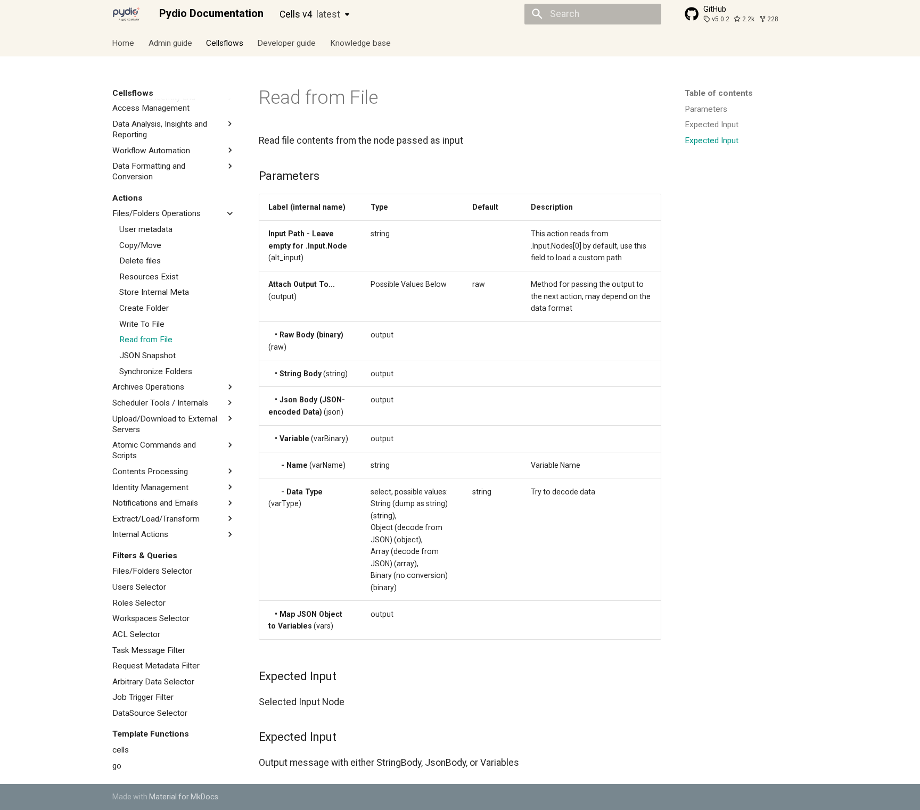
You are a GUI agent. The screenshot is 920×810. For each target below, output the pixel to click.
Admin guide (170, 42)
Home (123, 42)
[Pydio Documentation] (126, 14)
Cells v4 (310, 14)
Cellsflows (224, 42)
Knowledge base (360, 42)
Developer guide (287, 42)
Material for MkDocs (183, 796)
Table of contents (719, 93)
